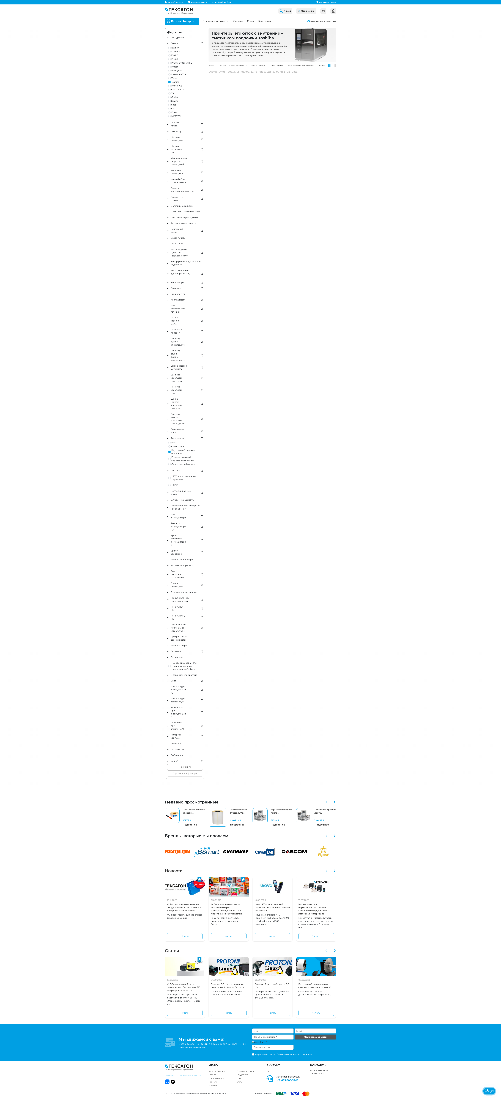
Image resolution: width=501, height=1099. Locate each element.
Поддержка (242, 1075)
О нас (251, 21)
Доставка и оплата (215, 21)
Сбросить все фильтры (185, 773)
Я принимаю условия (283, 1054)
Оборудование (237, 65)
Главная (212, 65)
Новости (174, 870)
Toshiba (322, 65)
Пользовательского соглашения (294, 1054)
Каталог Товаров (217, 1071)
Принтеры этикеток (257, 65)
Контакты (264, 21)
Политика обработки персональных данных (183, 1076)
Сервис (238, 21)
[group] (185, 817)
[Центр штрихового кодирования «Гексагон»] (179, 11)
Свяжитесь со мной (315, 1037)
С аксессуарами (276, 65)
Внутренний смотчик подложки (301, 65)
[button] (326, 802)
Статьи (172, 950)
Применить (185, 767)
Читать (184, 936)
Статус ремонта (216, 1078)
